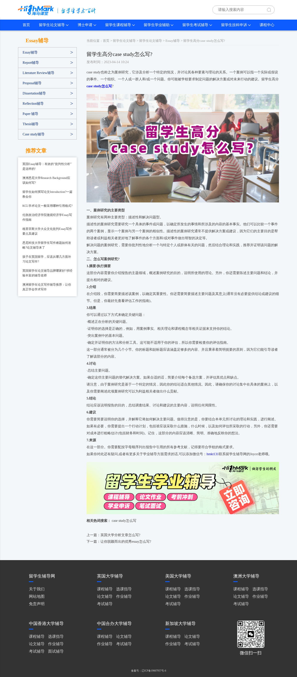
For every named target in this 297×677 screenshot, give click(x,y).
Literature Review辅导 (38, 73)
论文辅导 (105, 596)
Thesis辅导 (30, 124)
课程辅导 (105, 589)
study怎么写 (127, 520)
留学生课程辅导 (118, 25)
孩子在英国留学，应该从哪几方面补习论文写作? (46, 259)
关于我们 (37, 589)
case (115, 520)
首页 (26, 25)
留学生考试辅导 (195, 25)
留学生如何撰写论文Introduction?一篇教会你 (47, 194)
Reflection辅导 (33, 103)
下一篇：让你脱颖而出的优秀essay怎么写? (119, 541)
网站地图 (37, 596)
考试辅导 (105, 604)
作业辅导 (124, 596)
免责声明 (37, 604)
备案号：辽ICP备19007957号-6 (148, 670)
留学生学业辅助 (157, 25)
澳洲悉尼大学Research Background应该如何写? (46, 180)
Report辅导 (31, 62)
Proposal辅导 (32, 83)
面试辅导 (56, 651)
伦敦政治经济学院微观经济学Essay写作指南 (47, 217)
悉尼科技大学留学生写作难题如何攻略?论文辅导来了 (46, 245)
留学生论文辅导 (52, 25)
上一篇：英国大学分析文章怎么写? (113, 535)
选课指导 (124, 589)
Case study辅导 (34, 134)
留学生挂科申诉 (234, 25)
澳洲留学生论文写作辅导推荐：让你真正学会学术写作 (46, 287)
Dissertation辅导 (34, 93)
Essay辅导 (30, 52)
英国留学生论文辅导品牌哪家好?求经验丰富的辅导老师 (47, 273)
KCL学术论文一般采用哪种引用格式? (47, 205)
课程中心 (267, 25)
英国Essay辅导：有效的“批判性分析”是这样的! (47, 166)
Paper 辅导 (30, 114)
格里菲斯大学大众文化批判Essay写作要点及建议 (47, 231)
